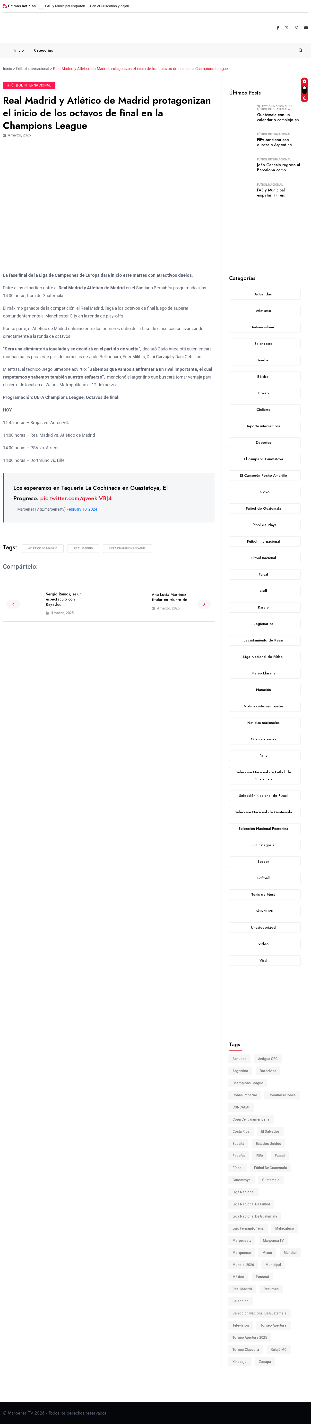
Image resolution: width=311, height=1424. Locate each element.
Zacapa (265, 1362)
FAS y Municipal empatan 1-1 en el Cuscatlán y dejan (87, 6)
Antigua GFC (267, 1059)
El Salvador (270, 1131)
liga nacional (243, 1192)
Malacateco (284, 1228)
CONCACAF (241, 1107)
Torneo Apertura (273, 1325)
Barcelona (268, 1071)
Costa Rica (241, 1131)
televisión (241, 1325)
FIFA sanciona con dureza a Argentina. (275, 142)
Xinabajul (240, 1362)
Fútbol (237, 1168)
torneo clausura (246, 1350)
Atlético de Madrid (42, 548)
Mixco (267, 1253)
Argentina (240, 1071)
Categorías (43, 50)
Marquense (242, 1253)
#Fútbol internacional (29, 85)
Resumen (271, 1289)
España (238, 1144)
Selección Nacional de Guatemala (259, 1313)
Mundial (290, 1253)
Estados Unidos (268, 1144)
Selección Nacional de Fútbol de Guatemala (274, 108)
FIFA (259, 1156)
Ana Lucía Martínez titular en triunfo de (169, 597)
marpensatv (242, 1240)
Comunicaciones (282, 1095)
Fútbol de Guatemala (270, 1168)
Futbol (280, 1156)
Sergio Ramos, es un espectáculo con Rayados (64, 599)
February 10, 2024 (82, 509)
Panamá (262, 1277)
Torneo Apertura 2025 (250, 1337)
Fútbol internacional (274, 134)
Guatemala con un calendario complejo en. (278, 117)
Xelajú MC (278, 1350)
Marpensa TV (273, 1240)
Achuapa (239, 1059)
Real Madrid (83, 548)
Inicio (19, 50)
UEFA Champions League (127, 548)
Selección (241, 1301)
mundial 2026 (243, 1265)
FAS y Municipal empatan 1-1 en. (271, 192)
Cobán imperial (245, 1095)
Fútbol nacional (270, 184)
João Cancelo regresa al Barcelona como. (278, 167)
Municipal (273, 1265)
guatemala (270, 1180)
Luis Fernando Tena (248, 1228)
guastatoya (242, 1180)
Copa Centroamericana (251, 1119)
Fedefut (239, 1156)
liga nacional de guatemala (255, 1216)
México (238, 1277)
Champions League (248, 1083)
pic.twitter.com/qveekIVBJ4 (76, 498)
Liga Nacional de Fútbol (251, 1204)
